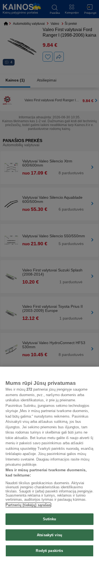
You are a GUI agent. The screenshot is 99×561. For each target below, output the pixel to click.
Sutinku (49, 519)
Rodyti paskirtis (49, 551)
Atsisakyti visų (49, 535)
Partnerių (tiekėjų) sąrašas (28, 505)
